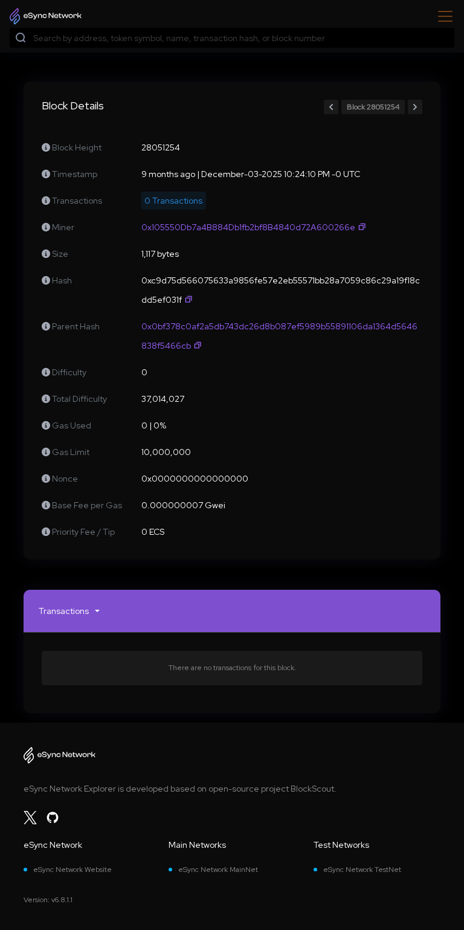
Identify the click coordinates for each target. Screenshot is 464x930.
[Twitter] (30, 817)
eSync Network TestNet (362, 869)
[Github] (52, 817)
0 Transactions (173, 200)
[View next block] (415, 107)
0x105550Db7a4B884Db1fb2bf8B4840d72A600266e (248, 227)
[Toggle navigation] (441, 16)
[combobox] (241, 38)
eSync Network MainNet (218, 869)
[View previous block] (331, 107)
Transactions (64, 610)
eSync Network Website (72, 869)
